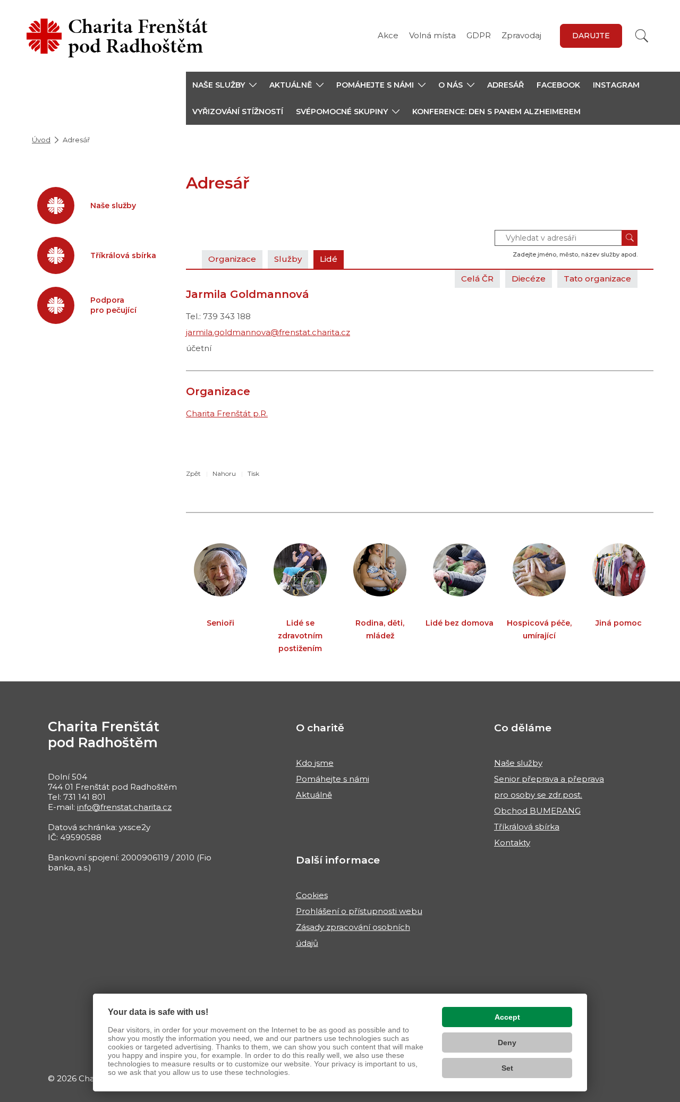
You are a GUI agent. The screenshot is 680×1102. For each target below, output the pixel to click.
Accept (507, 1017)
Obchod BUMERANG (537, 811)
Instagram (616, 85)
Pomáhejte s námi (332, 779)
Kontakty (512, 843)
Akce (388, 35)
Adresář (505, 85)
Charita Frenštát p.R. (227, 413)
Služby (288, 259)
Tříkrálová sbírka (526, 827)
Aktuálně (314, 795)
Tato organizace (597, 279)
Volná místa (432, 35)
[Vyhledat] (641, 36)
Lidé (328, 259)
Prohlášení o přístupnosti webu (359, 911)
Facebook (558, 85)
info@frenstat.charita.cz (124, 807)
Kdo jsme (315, 763)
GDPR (478, 35)
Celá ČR (477, 279)
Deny (507, 1042)
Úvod (41, 139)
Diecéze (529, 279)
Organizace (232, 259)
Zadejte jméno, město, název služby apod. (575, 254)
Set (507, 1068)
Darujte (591, 35)
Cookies (312, 895)
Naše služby (518, 763)
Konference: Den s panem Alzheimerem (496, 111)
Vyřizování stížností (237, 111)
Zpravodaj (521, 35)
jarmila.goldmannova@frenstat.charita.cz (268, 332)
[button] (224, 85)
